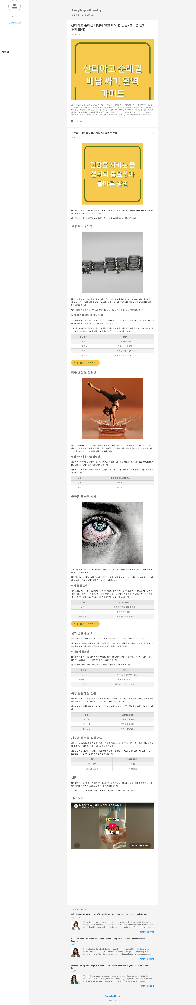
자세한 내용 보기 (147, 932)
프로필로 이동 (14, 22)
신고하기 (112, 1000)
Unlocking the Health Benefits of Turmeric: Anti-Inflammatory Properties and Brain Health (109, 914)
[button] (152, 24)
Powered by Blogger (112, 996)
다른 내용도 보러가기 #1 (85, 362)
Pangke (14, 16)
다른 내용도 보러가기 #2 (85, 623)
